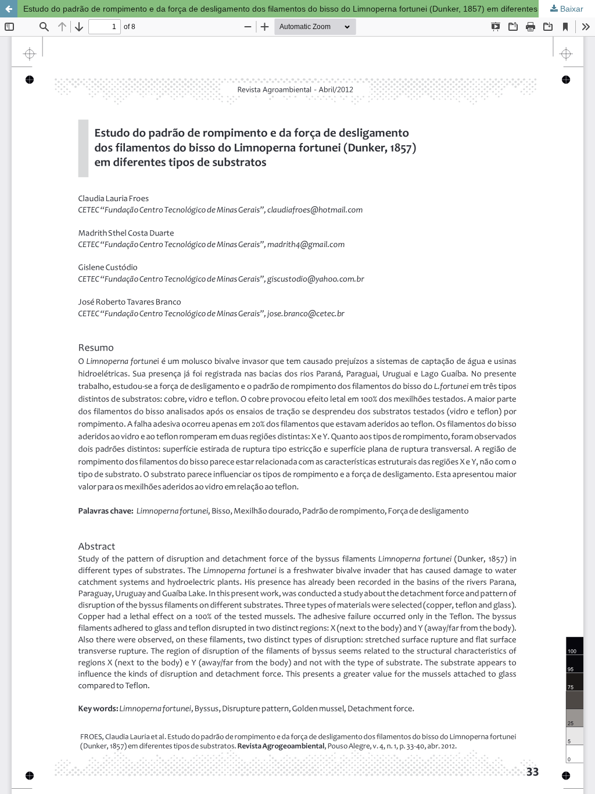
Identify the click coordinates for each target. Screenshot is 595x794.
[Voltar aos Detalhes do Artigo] (8, 8)
